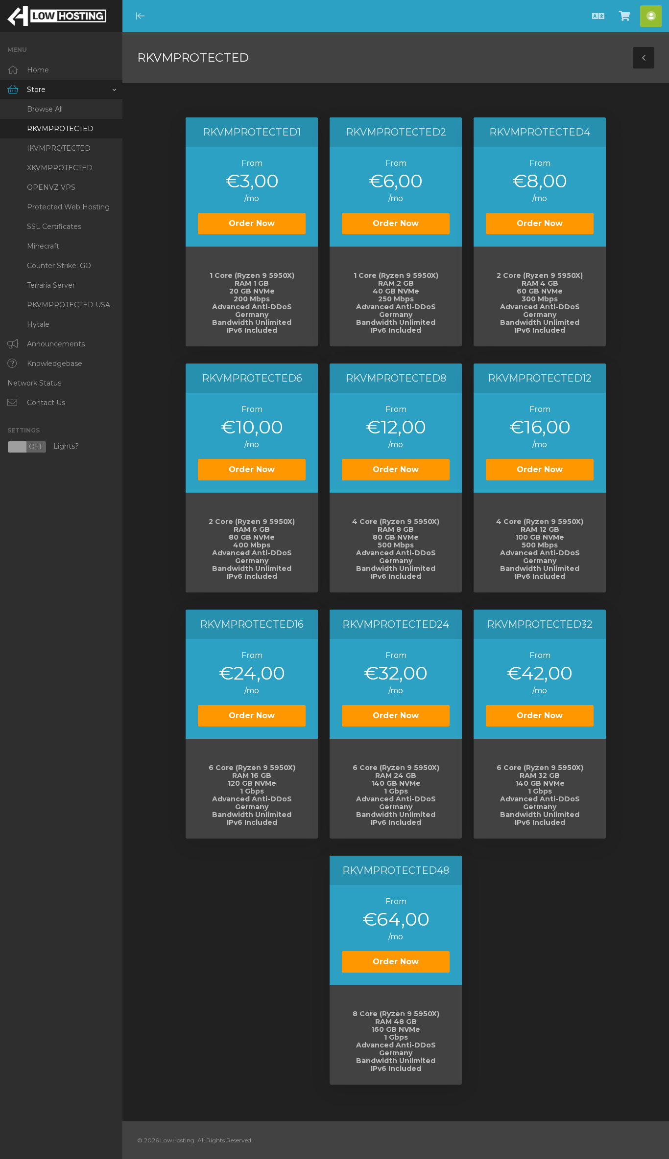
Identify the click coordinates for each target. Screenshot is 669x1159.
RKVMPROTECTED (60, 128)
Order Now (252, 223)
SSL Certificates (54, 226)
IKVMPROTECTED (59, 148)
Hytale (38, 324)
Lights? (43, 447)
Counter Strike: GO (59, 265)
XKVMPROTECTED (60, 167)
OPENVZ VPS (51, 187)
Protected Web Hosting (68, 207)
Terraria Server (51, 285)
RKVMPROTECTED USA (68, 304)
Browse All (45, 109)
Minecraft (43, 246)
